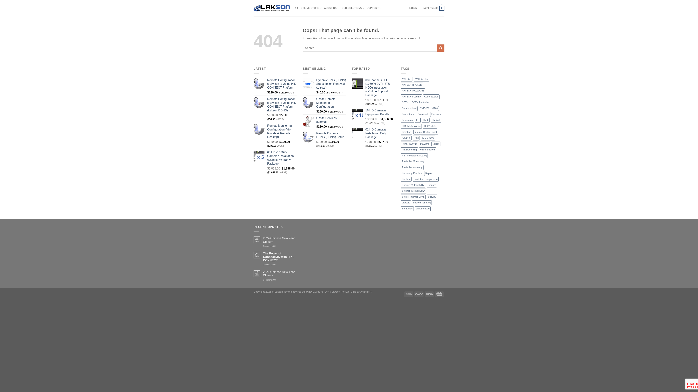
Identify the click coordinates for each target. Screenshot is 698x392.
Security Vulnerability (413, 185)
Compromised (409, 108)
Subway (432, 196)
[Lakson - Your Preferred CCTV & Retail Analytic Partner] (272, 8)
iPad (416, 137)
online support (427, 149)
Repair (428, 173)
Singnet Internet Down (413, 190)
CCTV (405, 102)
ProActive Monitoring (413, 161)
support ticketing (422, 202)
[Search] (296, 8)
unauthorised (423, 208)
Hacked (436, 120)
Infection (406, 132)
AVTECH (406, 79)
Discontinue (408, 114)
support (406, 202)
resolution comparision (426, 179)
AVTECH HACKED (412, 84)
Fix (418, 120)
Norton (435, 143)
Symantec (407, 208)
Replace (406, 179)
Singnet (432, 185)
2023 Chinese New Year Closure (279, 273)
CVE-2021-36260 (429, 108)
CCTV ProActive (420, 102)
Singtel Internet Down (413, 196)
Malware (424, 143)
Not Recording (409, 149)
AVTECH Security (411, 96)
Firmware (436, 114)
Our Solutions (352, 8)
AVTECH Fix (421, 79)
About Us (330, 8)
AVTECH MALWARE (413, 90)
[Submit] (440, 48)
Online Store (310, 8)
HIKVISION (430, 126)
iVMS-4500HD (409, 143)
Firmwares (407, 120)
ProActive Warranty (412, 167)
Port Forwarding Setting (414, 155)
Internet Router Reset (425, 132)
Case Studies (431, 96)
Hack (425, 120)
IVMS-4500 (428, 137)
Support (373, 8)
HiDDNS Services (411, 126)
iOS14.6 (406, 137)
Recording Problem (412, 173)
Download (423, 114)
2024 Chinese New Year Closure (279, 240)
